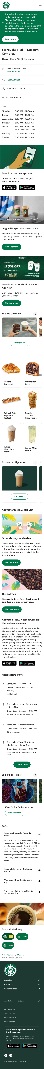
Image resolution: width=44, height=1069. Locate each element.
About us (8, 980)
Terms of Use (9, 1013)
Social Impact (10, 989)
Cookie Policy (9, 1021)
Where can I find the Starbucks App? (18, 881)
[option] (20, 333)
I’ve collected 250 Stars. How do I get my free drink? (19, 892)
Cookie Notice (10, 1017)
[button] (22, 97)
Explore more (11, 562)
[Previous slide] (35, 314)
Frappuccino (19, 496)
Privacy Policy (9, 1009)
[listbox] (22, 333)
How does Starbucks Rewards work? (17, 834)
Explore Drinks (19, 343)
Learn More (10, 39)
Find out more (11, 247)
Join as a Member (16, 89)
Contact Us (9, 984)
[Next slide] (40, 314)
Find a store (21, 764)
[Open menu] (40, 5)
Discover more (12, 609)
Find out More (14, 813)
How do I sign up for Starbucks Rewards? (18, 870)
